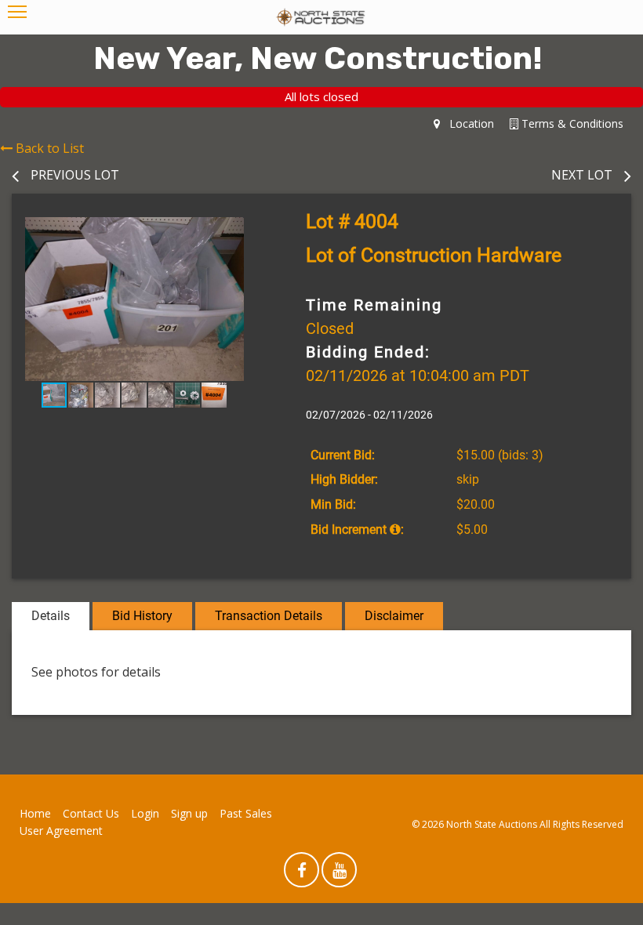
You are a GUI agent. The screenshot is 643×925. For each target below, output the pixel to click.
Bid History (142, 615)
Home (35, 813)
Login (145, 813)
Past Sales (246, 813)
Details (50, 615)
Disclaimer (394, 615)
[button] (243, 231)
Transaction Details (268, 615)
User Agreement (61, 830)
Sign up (189, 813)
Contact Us (91, 813)
